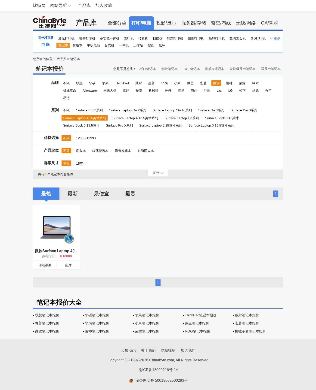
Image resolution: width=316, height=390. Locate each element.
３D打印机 (258, 38)
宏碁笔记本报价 (247, 323)
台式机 (109, 45)
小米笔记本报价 (147, 323)
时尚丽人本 (146, 151)
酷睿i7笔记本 (214, 69)
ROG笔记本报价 (197, 331)
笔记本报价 (50, 69)
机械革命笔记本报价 (250, 331)
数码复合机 (237, 38)
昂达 (66, 98)
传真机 (143, 38)
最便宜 (101, 194)
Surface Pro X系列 (119, 125)
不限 (66, 83)
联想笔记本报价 (47, 315)
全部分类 (117, 22)
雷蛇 (126, 90)
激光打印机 (66, 38)
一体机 (124, 45)
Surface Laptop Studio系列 (172, 110)
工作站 (138, 45)
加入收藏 (103, 5)
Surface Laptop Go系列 (181, 118)
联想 (79, 83)
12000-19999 (86, 138)
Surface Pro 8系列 (244, 110)
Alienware (90, 90)
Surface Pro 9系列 (89, 110)
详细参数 (45, 265)
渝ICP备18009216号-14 (158, 370)
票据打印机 (196, 38)
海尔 (194, 90)
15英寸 (81, 163)
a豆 (219, 90)
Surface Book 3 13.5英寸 (81, 125)
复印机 (129, 38)
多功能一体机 (109, 38)
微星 (190, 83)
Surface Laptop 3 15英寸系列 (160, 125)
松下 (242, 90)
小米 (177, 83)
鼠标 (162, 45)
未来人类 (109, 90)
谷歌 (207, 90)
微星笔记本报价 (197, 323)
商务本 (81, 151)
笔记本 (63, 45)
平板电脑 (93, 45)
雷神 (229, 83)
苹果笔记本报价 (147, 315)
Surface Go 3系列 (211, 110)
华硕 (92, 83)
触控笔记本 (169, 69)
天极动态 (128, 350)
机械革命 (69, 90)
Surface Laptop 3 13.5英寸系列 (211, 125)
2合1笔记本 (147, 69)
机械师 (153, 90)
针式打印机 (175, 38)
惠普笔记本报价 (47, 323)
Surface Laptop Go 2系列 (127, 110)
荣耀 (242, 83)
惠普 (151, 83)
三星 (181, 90)
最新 (73, 194)
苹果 (105, 83)
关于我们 (148, 350)
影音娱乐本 (123, 151)
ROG (255, 83)
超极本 (77, 45)
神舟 (168, 90)
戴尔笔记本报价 (247, 315)
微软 (216, 83)
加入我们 (188, 350)
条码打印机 (217, 38)
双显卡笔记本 (271, 69)
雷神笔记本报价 (97, 331)
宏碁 (203, 83)
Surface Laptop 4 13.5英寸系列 (135, 118)
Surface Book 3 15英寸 (222, 118)
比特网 (39, 5)
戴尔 (138, 83)
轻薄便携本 (100, 151)
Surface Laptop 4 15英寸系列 (84, 118)
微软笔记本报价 (47, 331)
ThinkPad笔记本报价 (201, 315)
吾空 (268, 90)
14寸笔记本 (191, 69)
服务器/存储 (193, 22)
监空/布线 (221, 22)
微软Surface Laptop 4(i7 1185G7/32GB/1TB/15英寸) (79, 251)
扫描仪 (157, 38)
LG (230, 90)
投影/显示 (166, 22)
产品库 (84, 5)
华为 (164, 83)
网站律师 (168, 350)
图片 (68, 265)
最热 (46, 194)
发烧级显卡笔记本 (243, 69)
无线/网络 (246, 22)
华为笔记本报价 (97, 323)
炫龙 (255, 90)
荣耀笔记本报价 (147, 331)
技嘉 (139, 90)
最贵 (130, 194)
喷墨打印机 (87, 38)
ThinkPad (122, 83)
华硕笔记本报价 (97, 315)
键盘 (151, 45)
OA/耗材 (269, 22)
